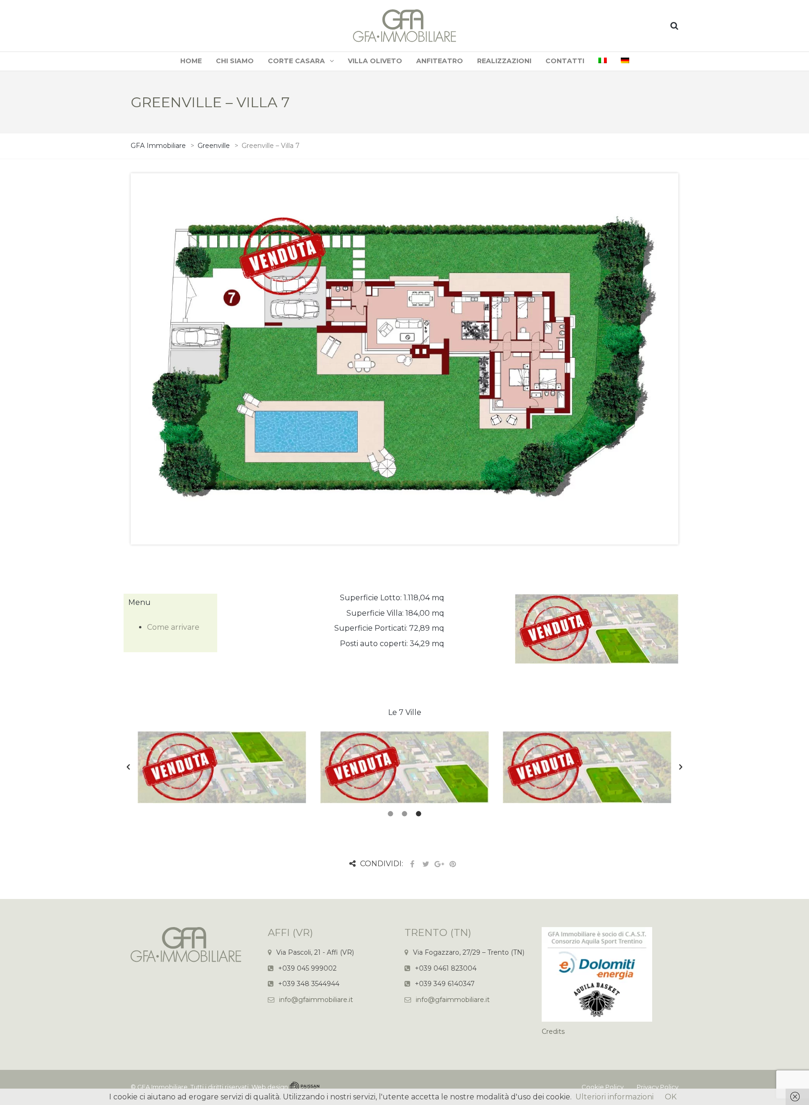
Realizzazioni (504, 61)
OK (671, 1096)
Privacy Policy (657, 1086)
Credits (553, 1031)
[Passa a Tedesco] (625, 61)
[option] (222, 767)
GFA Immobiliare (162, 1086)
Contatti (564, 61)
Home (191, 61)
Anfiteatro (439, 61)
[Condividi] (412, 864)
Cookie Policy (602, 1086)
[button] (128, 767)
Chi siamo (235, 61)
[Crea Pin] (452, 864)
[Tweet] (425, 864)
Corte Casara (296, 61)
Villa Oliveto (375, 61)
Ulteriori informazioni (614, 1096)
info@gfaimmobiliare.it (316, 999)
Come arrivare (173, 627)
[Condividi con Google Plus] (439, 864)
